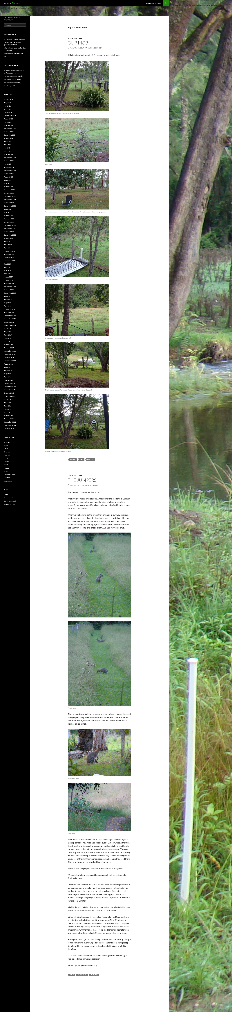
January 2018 (9, 312)
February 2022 (9, 190)
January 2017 (9, 348)
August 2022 (8, 177)
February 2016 (9, 383)
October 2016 (9, 358)
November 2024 (10, 129)
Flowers (7, 455)
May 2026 (7, 106)
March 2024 (8, 154)
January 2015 (9, 419)
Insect (6, 471)
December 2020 (10, 225)
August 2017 (8, 328)
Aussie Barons (12, 3)
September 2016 (10, 361)
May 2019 (7, 270)
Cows (6, 449)
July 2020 (7, 241)
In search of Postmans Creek (14, 39)
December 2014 (10, 422)
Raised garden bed (12, 73)
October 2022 (9, 174)
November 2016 (10, 354)
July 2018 (7, 296)
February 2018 (9, 309)
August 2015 (8, 399)
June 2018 (8, 299)
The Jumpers (82, 480)
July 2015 (7, 403)
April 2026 (7, 109)
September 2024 (10, 135)
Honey (18, 79)
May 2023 (7, 164)
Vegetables (8, 481)
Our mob (78, 42)
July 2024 (7, 141)
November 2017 (10, 319)
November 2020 (10, 229)
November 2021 (10, 199)
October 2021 (9, 203)
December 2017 (10, 316)
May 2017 (7, 338)
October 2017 (9, 322)
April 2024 (7, 151)
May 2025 (7, 122)
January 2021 (9, 222)
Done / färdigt (18, 76)
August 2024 (8, 138)
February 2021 (9, 219)
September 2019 (10, 261)
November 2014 (10, 425)
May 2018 (7, 303)
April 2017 (7, 341)
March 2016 (8, 380)
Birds (6, 445)
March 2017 (8, 345)
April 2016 (7, 377)
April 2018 (7, 306)
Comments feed (10, 501)
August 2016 (8, 364)
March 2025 (8, 125)
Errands (7, 452)
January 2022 (9, 193)
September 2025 (10, 116)
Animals (7, 442)
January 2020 (9, 254)
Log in (6, 495)
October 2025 (9, 112)
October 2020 (9, 232)
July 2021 (7, 209)
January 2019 (9, 283)
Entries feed (8, 498)
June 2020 (8, 245)
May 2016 (7, 374)
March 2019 (8, 277)
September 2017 (10, 325)
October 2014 (9, 428)
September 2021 (10, 206)
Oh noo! (7, 57)
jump (81, 460)
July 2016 (7, 367)
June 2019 (8, 267)
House (6, 468)
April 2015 (7, 412)
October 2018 (9, 290)
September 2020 (10, 235)
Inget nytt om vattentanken (13, 54)
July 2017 (7, 332)
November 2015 (10, 390)
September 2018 (10, 293)
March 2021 (8, 216)
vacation (7, 478)
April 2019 (7, 274)
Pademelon (82, 975)
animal (73, 460)
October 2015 (9, 393)
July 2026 (7, 103)
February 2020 (9, 251)
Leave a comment (95, 48)
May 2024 (7, 148)
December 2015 (10, 387)
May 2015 (7, 409)
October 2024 (9, 132)
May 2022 (7, 183)
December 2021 (10, 196)
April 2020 (7, 248)
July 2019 (7, 264)
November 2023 (10, 158)
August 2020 (8, 238)
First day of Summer (153, 3)
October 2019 (9, 258)
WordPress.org (9, 504)
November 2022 (10, 170)
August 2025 (8, 119)
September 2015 (10, 396)
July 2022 (7, 180)
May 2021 (7, 212)
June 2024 (8, 145)
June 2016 (8, 370)
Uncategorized (75, 38)
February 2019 (9, 280)
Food (6, 458)
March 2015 (8, 416)
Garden (7, 462)
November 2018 (10, 287)
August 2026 (8, 99)
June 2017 (8, 335)
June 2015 (8, 406)
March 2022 (8, 187)
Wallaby (90, 460)
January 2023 (9, 167)
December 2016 (10, 351)
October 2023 (9, 161)
